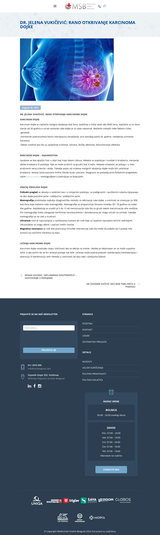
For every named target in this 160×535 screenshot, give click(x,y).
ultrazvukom (32, 176)
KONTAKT (87, 329)
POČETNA (87, 323)
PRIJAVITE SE (49, 350)
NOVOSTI (87, 361)
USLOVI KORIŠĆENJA (92, 367)
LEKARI (86, 335)
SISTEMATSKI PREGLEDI (94, 341)
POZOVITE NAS (111, 469)
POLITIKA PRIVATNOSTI (94, 373)
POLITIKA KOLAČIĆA (92, 379)
